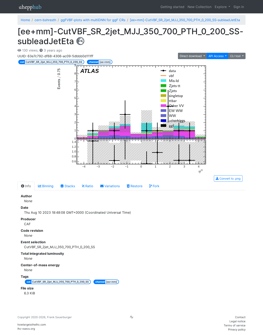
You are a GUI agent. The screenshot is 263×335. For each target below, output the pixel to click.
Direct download (191, 56)
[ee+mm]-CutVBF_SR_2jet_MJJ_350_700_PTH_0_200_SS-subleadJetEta (185, 20)
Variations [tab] (112, 186)
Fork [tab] (156, 186)
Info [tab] (28, 186)
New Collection (199, 7)
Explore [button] (221, 7)
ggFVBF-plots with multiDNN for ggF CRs (93, 20)
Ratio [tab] (89, 186)
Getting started (172, 7)
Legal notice (238, 321)
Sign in (238, 7)
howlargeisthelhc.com (31, 324)
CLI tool (235, 56)
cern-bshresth (45, 20)
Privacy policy (237, 329)
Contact (240, 317)
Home (25, 20)
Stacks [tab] (70, 186)
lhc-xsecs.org (26, 328)
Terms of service (235, 325)
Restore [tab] (136, 186)
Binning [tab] (47, 186)
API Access (216, 56)
